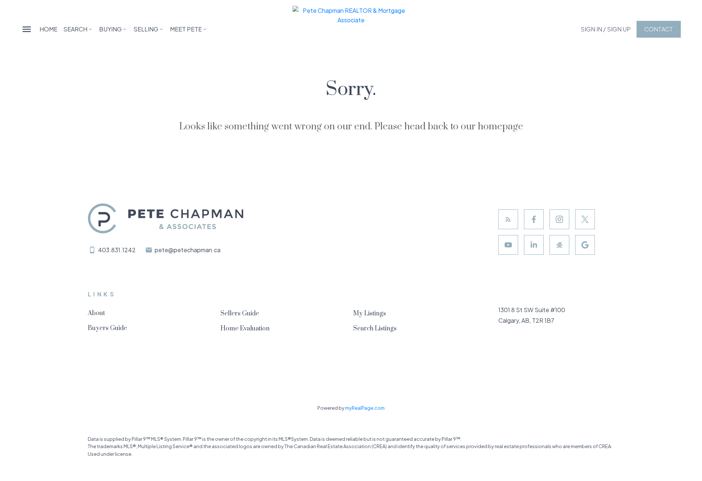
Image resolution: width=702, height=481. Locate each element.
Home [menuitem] (48, 29)
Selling (145, 29)
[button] (606, 29)
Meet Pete (186, 29)
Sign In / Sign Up (606, 29)
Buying (110, 29)
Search (75, 29)
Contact (658, 29)
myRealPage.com (365, 408)
